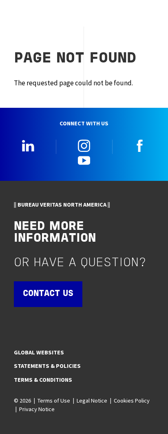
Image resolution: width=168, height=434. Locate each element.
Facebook (140, 146)
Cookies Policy (132, 400)
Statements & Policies (47, 365)
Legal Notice (92, 400)
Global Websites (39, 352)
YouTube (84, 160)
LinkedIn (28, 146)
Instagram (84, 146)
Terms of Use (54, 400)
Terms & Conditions (43, 379)
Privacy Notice (37, 409)
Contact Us (48, 294)
